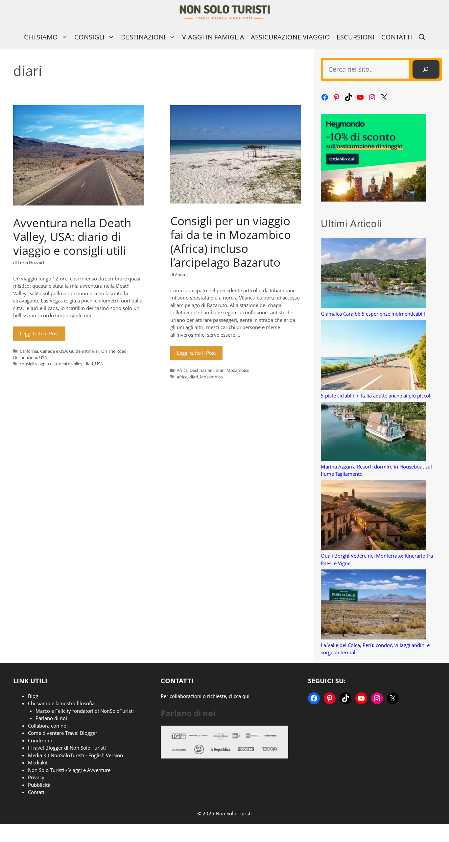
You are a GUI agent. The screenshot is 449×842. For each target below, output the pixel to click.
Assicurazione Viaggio (290, 37)
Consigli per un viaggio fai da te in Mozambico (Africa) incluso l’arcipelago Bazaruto (230, 241)
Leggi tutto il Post (39, 333)
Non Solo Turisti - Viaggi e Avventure (69, 770)
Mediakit (38, 762)
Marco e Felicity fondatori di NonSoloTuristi (84, 711)
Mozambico (237, 370)
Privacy (36, 777)
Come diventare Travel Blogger (62, 733)
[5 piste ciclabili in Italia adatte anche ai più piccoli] (373, 356)
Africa (182, 370)
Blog (33, 696)
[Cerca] (426, 69)
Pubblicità (39, 785)
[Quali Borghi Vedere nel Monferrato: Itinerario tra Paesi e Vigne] (373, 516)
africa (182, 377)
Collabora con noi (48, 725)
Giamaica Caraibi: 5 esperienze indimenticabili (373, 313)
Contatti (396, 37)
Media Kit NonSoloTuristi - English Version (75, 755)
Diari (220, 370)
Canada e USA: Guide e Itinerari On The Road (83, 351)
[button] (422, 37)
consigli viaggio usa (38, 364)
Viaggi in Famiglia (213, 37)
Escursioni (356, 37)
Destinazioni (143, 37)
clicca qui (239, 696)
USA (43, 357)
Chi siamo (41, 37)
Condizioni (40, 740)
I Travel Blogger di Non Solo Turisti (67, 747)
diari (88, 364)
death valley (71, 364)
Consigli (89, 37)
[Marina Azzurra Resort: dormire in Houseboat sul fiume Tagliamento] (373, 432)
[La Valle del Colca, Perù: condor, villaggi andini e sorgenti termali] (373, 605)
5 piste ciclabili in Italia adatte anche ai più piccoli (376, 395)
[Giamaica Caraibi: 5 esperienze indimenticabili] (373, 274)
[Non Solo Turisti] (225, 12)
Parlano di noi (51, 718)
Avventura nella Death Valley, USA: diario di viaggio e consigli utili (72, 236)
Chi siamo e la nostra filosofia (61, 703)
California (29, 351)
